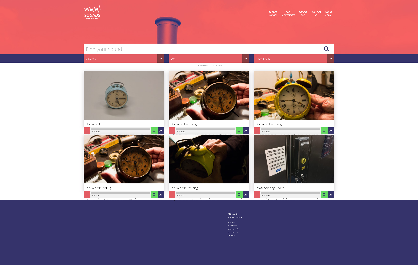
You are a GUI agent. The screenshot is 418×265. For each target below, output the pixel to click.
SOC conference (288, 13)
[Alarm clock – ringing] (209, 119)
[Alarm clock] (124, 119)
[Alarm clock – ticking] (124, 183)
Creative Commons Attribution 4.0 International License (233, 229)
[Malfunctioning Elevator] (294, 183)
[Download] (161, 130)
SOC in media (328, 13)
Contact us (315, 13)
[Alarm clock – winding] (209, 183)
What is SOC (303, 13)
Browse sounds (273, 13)
